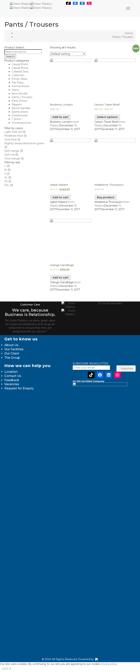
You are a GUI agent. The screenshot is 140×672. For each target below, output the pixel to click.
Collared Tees (20, 71)
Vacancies (11, 384)
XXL (6, 185)
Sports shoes (20, 111)
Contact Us (12, 376)
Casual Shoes (20, 68)
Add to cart (60, 117)
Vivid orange (12, 158)
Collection (18, 75)
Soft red (9, 154)
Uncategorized (21, 122)
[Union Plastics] (30, 3)
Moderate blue (13, 135)
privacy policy (108, 664)
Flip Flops (18, 82)
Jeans (15, 89)
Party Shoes (19, 100)
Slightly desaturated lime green (24, 143)
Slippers (17, 104)
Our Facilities (14, 349)
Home (129, 33)
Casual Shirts (20, 64)
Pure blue (10, 139)
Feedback (11, 380)
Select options (107, 117)
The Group (12, 357)
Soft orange (11, 150)
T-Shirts (16, 119)
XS (6, 181)
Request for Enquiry (19, 388)
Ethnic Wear (19, 79)
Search (10, 56)
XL (6, 177)
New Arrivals (19, 93)
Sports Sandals (21, 108)
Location (11, 371)
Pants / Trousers (22, 97)
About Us (11, 345)
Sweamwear (20, 115)
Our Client (11, 353)
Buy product (105, 197)
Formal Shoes (20, 86)
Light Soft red (13, 131)
